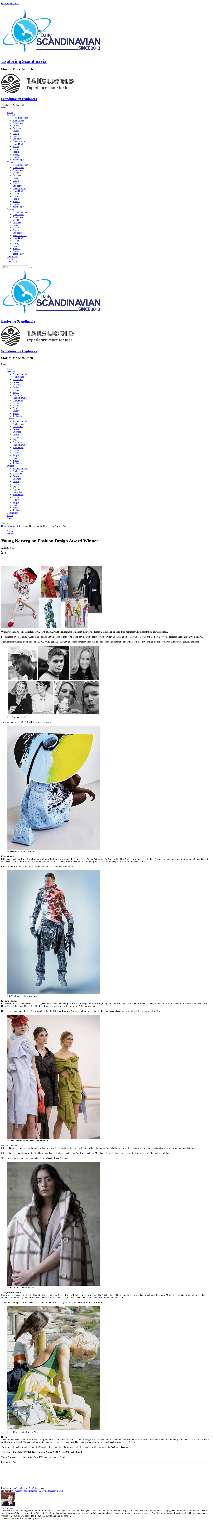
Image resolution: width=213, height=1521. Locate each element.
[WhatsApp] (37, 557)
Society (16, 154)
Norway (10, 162)
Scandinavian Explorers (19, 99)
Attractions (18, 123)
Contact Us (12, 261)
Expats (16, 136)
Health (16, 146)
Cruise (16, 131)
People (16, 152)
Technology (18, 159)
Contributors (12, 256)
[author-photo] (8, 1505)
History (16, 149)
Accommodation (20, 118)
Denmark (11, 115)
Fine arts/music (20, 141)
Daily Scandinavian (10, 3)
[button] (106, 107)
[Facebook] (6, 557)
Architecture (18, 120)
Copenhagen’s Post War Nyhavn (30, 1488)
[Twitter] (16, 557)
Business (17, 128)
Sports (16, 157)
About (10, 259)
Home (10, 112)
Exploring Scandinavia (24, 61)
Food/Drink (18, 144)
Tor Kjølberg (7, 1508)
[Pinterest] (27, 557)
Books (16, 125)
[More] (48, 557)
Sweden (10, 209)
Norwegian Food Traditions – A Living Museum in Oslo (37, 1491)
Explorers (17, 138)
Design (16, 133)
